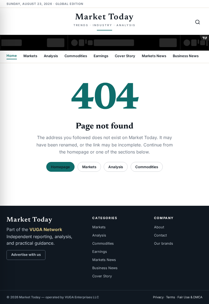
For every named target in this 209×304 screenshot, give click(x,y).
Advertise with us (26, 255)
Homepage (60, 167)
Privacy (158, 297)
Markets (30, 56)
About (159, 227)
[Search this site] (197, 22)
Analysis (51, 56)
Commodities (75, 56)
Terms (170, 297)
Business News (186, 56)
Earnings (101, 56)
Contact (160, 235)
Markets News (154, 56)
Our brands (163, 243)
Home (12, 56)
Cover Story (125, 56)
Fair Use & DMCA (189, 297)
